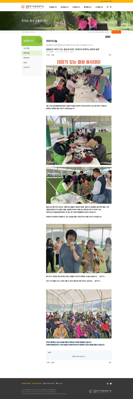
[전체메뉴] (107, 7)
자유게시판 (26, 67)
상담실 (25, 62)
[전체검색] (111, 7)
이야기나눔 (26, 53)
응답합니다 (64, 7)
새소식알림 (26, 48)
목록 (110, 54)
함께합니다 (88, 7)
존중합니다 (53, 7)
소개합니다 (99, 7)
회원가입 (106, 1)
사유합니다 (76, 7)
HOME (102, 1)
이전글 (48, 54)
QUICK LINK (116, 31)
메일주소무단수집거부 (49, 383)
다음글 (52, 54)
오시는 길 (59, 383)
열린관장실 (26, 58)
